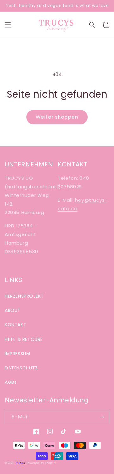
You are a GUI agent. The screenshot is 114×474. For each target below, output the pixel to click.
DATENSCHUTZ (21, 368)
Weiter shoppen (57, 116)
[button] (8, 25)
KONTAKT (15, 325)
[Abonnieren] (102, 417)
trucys (20, 463)
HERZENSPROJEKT (24, 296)
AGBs (10, 382)
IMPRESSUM (17, 353)
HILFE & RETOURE (24, 339)
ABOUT (13, 310)
